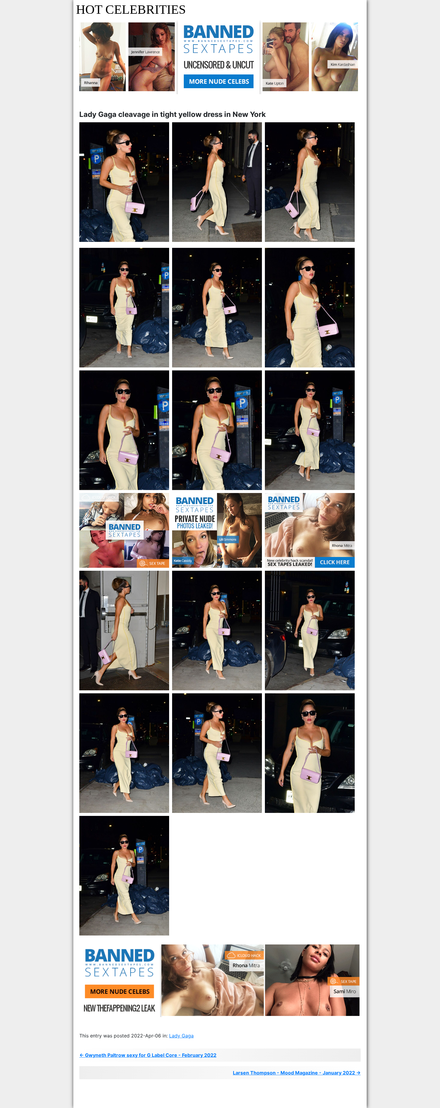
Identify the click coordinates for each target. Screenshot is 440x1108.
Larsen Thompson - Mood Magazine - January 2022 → (297, 1073)
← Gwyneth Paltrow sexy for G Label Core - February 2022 (147, 1055)
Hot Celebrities (131, 9)
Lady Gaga (181, 1036)
